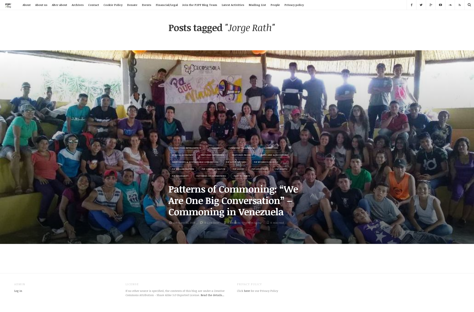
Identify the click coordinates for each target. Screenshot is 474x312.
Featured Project (242, 155)
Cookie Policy (113, 5)
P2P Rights (281, 169)
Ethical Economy (182, 155)
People (275, 5)
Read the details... (212, 295)
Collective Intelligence (186, 147)
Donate (132, 5)
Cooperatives (270, 147)
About (27, 5)
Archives (78, 5)
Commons (215, 147)
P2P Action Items (236, 162)
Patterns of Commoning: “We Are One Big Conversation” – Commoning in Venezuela (233, 200)
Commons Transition (241, 147)
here (246, 291)
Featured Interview (212, 155)
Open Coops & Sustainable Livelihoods (195, 162)
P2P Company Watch (213, 169)
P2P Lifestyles (260, 169)
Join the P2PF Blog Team (199, 5)
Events (146, 5)
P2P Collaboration (183, 169)
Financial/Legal (167, 5)
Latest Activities (233, 5)
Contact (93, 5)
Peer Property (242, 175)
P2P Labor (238, 169)
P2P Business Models (266, 162)
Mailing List (257, 5)
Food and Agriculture (274, 155)
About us (41, 5)
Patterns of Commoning (211, 175)
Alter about (59, 5)
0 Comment (212, 222)
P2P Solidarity (180, 175)
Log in (18, 291)
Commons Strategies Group (245, 222)
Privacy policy (294, 5)
